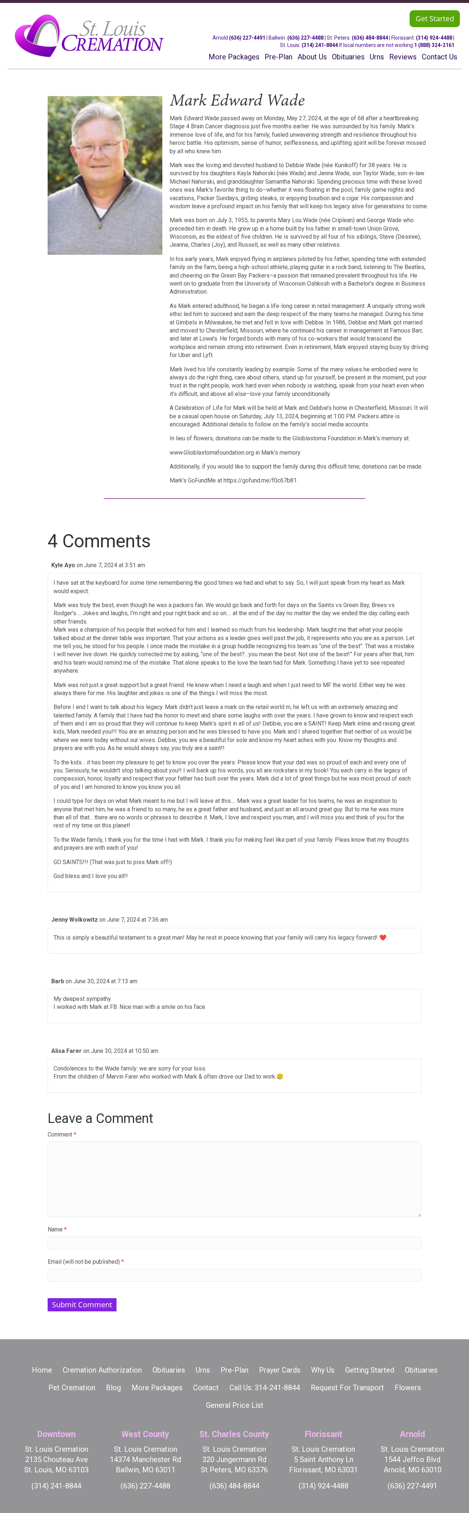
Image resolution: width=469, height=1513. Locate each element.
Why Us (323, 1370)
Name (57, 1229)
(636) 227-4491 (247, 38)
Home (42, 1370)
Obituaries (168, 1370)
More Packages (157, 1387)
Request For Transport (347, 1387)
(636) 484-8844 (370, 38)
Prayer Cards (279, 1370)
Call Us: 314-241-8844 (264, 1387)
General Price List (234, 1405)
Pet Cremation (71, 1387)
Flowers (408, 1387)
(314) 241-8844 (320, 45)
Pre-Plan (234, 1370)
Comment (62, 1134)
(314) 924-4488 (434, 38)
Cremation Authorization (102, 1370)
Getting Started (369, 1370)
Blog (113, 1387)
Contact (206, 1387)
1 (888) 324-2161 (434, 45)
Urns (203, 1370)
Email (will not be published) (86, 1261)
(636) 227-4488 (305, 38)
